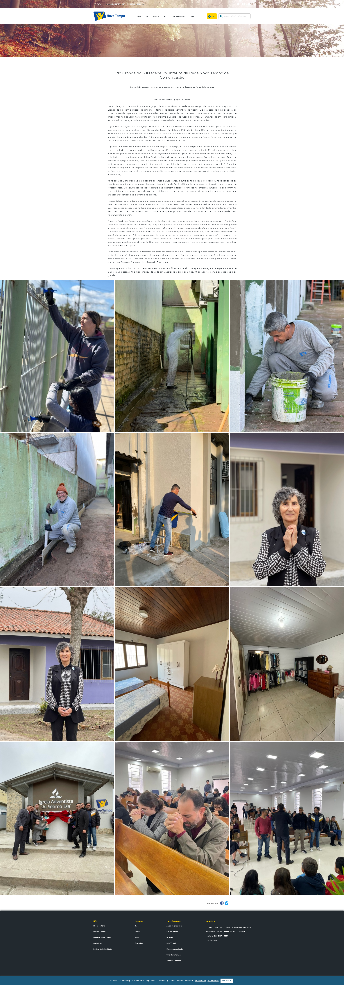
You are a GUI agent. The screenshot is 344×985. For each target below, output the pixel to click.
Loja (192, 16)
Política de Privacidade (102, 949)
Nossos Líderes (99, 931)
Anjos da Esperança (115, 4)
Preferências (213, 981)
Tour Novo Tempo (173, 955)
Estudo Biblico (172, 931)
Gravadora (179, 16)
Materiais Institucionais (102, 937)
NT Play (97, 4)
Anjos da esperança (174, 926)
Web (166, 16)
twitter (239, 2)
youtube (250, 2)
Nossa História (99, 926)
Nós (139, 16)
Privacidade (200, 981)
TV (147, 16)
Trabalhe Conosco (173, 960)
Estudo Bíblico (137, 4)
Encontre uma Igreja (174, 949)
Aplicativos (97, 943)
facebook (244, 2)
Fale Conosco (211, 940)
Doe (214, 16)
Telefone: (217, 936)
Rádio (156, 16)
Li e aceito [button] (226, 981)
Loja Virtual (171, 943)
